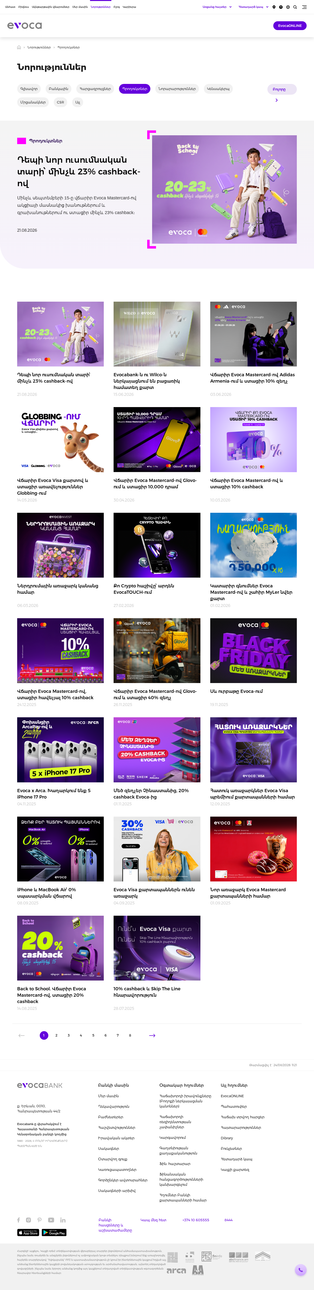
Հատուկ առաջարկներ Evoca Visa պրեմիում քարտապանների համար (252, 794)
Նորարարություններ (177, 89)
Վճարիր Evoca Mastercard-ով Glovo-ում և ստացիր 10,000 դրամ (155, 484)
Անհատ (10, 7)
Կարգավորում (172, 1137)
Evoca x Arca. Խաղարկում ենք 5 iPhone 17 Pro (54, 794)
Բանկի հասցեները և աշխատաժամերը (115, 1225)
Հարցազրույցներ (95, 89)
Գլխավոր (29, 89)
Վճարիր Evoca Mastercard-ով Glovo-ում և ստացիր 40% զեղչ (155, 694)
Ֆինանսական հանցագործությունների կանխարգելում (181, 1179)
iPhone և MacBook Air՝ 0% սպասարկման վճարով (46, 893)
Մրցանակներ (33, 102)
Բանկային (58, 89)
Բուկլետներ (231, 1148)
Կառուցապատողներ (117, 1169)
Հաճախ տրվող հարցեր (242, 1117)
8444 (228, 1220)
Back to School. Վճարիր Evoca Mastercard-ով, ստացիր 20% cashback (51, 995)
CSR (60, 102)
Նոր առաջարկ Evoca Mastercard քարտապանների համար (248, 893)
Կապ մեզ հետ (153, 1220)
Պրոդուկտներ (134, 89)
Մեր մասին (80, 7)
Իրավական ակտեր (116, 1138)
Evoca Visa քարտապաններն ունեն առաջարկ (154, 893)
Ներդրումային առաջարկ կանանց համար (57, 589)
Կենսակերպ (218, 89)
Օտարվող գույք (112, 1159)
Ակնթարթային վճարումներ (50, 7)
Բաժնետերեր (110, 1117)
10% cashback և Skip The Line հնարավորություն (147, 992)
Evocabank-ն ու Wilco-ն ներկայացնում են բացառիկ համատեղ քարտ (147, 381)
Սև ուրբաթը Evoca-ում (236, 691)
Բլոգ (117, 7)
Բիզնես (23, 7)
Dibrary (227, 1138)
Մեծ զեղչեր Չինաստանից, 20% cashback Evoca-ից (151, 794)
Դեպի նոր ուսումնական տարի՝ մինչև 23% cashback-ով (79, 171)
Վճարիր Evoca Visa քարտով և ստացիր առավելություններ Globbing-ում (52, 487)
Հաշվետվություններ (116, 1127)
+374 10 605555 (196, 1220)
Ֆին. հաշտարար (174, 1164)
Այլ (77, 102)
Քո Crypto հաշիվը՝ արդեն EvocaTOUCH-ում (144, 589)
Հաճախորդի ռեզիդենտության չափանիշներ (175, 1122)
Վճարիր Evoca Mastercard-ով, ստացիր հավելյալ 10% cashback (55, 694)
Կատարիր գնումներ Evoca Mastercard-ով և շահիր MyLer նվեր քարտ (251, 592)
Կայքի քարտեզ (235, 1169)
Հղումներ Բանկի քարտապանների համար (183, 1197)
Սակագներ (108, 1148)
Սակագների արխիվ (117, 1190)
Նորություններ (101, 7)
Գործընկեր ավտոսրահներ (122, 1180)
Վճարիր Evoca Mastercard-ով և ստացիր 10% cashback (246, 484)
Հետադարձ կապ (236, 1159)
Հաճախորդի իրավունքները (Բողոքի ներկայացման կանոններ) (185, 1101)
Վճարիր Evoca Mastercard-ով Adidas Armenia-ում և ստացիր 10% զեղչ (252, 378)
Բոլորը (279, 89)
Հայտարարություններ (241, 1127)
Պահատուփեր (234, 1106)
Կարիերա (129, 7)
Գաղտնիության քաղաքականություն (178, 1150)
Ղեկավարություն (113, 1106)
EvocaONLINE (290, 25)
